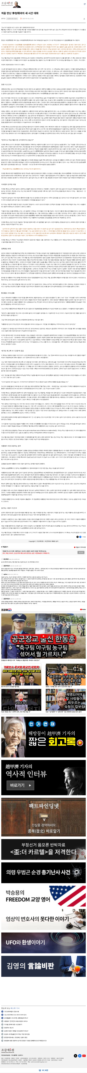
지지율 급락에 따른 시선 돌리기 (13, 1024)
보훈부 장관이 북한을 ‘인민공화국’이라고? (16, 1031)
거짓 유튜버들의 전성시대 (11, 1011)
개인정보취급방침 (5, 1055)
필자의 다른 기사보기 (12, 18)
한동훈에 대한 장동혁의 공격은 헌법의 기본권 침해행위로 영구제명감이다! (25, 1041)
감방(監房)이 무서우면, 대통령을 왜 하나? (16, 1018)
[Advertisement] (43, 991)
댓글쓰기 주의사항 (81, 547)
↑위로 (84, 537)
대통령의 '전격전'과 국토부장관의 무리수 (16, 1021)
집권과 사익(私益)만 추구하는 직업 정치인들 (17, 1034)
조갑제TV (20, 1055)
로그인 (81, 552)
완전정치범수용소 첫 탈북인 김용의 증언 (15, 1037)
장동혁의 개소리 (9, 1028)
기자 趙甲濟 (14, 1055)
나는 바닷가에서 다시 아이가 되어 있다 (15, 1015)
